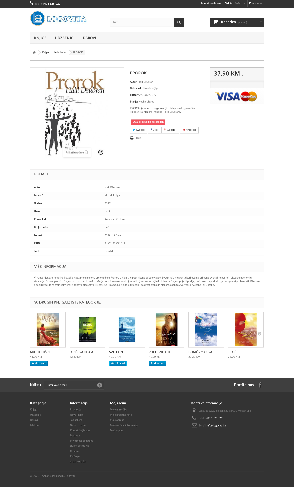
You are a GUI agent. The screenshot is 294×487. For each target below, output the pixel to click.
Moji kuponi (116, 430)
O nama (74, 451)
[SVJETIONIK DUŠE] (127, 330)
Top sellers (76, 420)
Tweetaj (140, 130)
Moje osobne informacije (124, 425)
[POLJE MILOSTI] (166, 330)
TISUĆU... (234, 352)
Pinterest (190, 130)
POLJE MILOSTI (159, 352)
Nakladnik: (136, 88)
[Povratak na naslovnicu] (34, 52)
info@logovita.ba (216, 425)
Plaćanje (75, 456)
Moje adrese (117, 420)
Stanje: (134, 102)
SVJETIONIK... (118, 352)
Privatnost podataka (81, 441)
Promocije (75, 409)
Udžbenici (65, 37)
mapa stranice (78, 461)
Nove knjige (77, 415)
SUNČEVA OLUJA (81, 352)
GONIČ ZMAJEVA (200, 352)
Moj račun (118, 403)
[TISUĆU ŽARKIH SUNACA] (246, 330)
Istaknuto (35, 425)
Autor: (133, 82)
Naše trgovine (78, 425)
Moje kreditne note (121, 415)
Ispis (138, 138)
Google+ (171, 130)
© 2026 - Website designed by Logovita (52, 476)
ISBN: (133, 95)
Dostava (75, 435)
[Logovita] (67, 18)
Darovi (89, 37)
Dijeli (155, 130)
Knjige (40, 37)
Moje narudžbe (118, 409)
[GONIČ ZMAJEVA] (206, 330)
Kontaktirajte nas (211, 3)
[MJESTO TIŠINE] (48, 330)
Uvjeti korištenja (79, 446)
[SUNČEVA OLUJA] (87, 330)
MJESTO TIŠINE (40, 352)
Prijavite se (255, 3)
